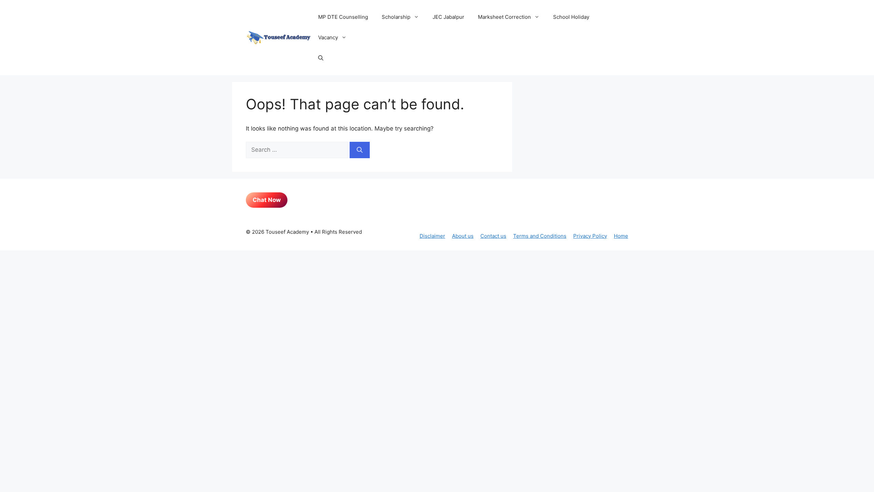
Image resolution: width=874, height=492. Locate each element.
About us (463, 236)
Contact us (493, 236)
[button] (320, 58)
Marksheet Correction (504, 17)
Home (621, 236)
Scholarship (396, 17)
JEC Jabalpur (448, 17)
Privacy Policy (590, 236)
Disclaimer (432, 236)
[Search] (360, 150)
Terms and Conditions (539, 236)
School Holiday (571, 17)
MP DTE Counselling (343, 17)
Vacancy (328, 37)
